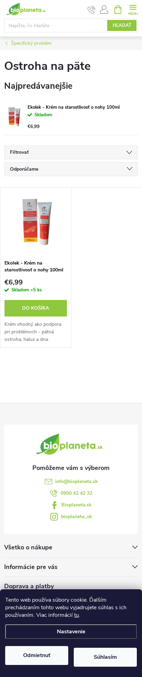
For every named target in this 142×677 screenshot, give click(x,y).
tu (76, 615)
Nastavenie (71, 631)
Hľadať (122, 25)
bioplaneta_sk (76, 516)
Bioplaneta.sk (76, 505)
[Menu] (133, 9)
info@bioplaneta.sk (76, 481)
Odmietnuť (36, 655)
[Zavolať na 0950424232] (91, 9)
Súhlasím (105, 657)
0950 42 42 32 (76, 493)
